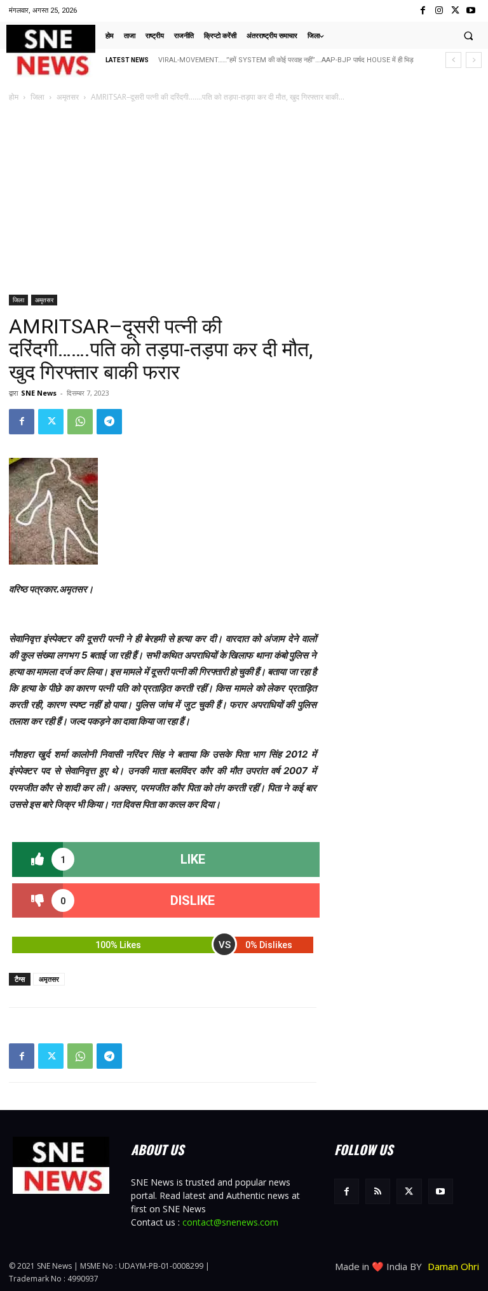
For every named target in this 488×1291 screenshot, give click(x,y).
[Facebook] (423, 10)
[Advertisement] (244, 199)
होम (13, 96)
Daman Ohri (453, 1266)
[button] (468, 35)
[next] (474, 60)
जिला (37, 96)
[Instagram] (439, 10)
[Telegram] (109, 421)
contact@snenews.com (230, 1222)
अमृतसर (68, 96)
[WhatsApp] (80, 421)
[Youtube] (471, 10)
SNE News (39, 393)
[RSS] (377, 1191)
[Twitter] (455, 10)
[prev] (453, 60)
